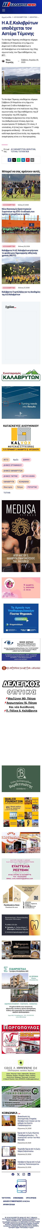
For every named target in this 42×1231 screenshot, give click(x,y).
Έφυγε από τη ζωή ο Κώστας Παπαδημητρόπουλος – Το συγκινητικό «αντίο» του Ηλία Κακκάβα (29, 1136)
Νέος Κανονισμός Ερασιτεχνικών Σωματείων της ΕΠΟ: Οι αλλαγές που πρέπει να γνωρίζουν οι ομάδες (18, 211)
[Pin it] (28, 160)
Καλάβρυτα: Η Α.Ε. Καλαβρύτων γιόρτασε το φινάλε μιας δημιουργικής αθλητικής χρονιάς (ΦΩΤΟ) (20, 253)
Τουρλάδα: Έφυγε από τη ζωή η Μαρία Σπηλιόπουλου (29, 1150)
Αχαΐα (15, 460)
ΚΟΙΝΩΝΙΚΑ (24, 482)
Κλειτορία (8, 487)
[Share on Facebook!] (9, 160)
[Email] (32, 160)
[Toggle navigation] (3, 10)
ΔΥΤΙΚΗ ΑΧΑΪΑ (29, 476)
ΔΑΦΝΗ (26, 460)
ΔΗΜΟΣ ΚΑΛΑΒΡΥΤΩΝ (13, 471)
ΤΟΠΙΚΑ (14, 151)
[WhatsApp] (19, 160)
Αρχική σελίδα (6, 17)
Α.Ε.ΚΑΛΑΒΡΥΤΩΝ (20, 17)
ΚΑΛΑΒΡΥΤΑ (9, 482)
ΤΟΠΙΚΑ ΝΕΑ (23, 151)
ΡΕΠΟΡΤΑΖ (32, 487)
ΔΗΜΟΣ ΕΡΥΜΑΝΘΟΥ (13, 465)
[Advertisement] (21, 739)
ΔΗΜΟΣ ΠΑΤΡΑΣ (11, 476)
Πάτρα (20, 487)
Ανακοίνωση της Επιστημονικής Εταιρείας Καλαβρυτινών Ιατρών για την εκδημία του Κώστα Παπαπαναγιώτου (29, 1121)
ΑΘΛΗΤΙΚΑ (33, 17)
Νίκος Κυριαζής (10, 61)
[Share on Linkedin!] (23, 160)
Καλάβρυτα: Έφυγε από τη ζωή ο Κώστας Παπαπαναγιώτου (29, 1163)
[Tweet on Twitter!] (14, 160)
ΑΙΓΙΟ (6, 460)
